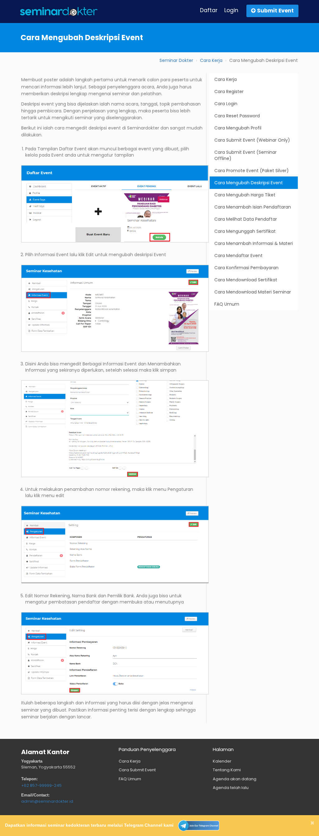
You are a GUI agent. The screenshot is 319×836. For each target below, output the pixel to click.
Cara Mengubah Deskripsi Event (248, 183)
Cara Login (225, 104)
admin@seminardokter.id (47, 801)
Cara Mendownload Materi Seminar (252, 292)
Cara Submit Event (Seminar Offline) (245, 155)
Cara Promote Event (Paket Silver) (251, 170)
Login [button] (231, 10)
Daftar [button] (208, 10)
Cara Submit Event (137, 770)
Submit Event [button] (275, 10)
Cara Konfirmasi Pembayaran (246, 268)
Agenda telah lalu (231, 788)
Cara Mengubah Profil (237, 128)
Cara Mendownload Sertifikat (245, 280)
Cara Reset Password (237, 116)
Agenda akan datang (234, 779)
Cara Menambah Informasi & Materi (253, 243)
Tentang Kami (227, 770)
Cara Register (229, 91)
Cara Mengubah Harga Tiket (244, 195)
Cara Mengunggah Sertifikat (245, 231)
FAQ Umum (226, 304)
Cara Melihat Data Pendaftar (245, 219)
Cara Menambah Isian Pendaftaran (252, 207)
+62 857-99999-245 (41, 785)
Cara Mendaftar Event (238, 255)
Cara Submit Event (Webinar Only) (252, 140)
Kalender (222, 761)
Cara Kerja (211, 60)
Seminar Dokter (176, 60)
